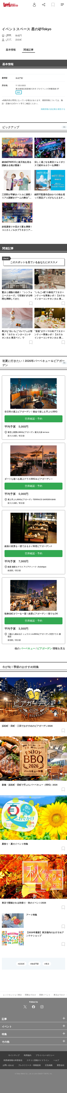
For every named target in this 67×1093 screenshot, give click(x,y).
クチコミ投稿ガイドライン (38, 1060)
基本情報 (8, 64)
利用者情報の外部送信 (13, 1060)
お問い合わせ (8, 1065)
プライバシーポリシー (45, 1055)
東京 (47, 963)
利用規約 (27, 1055)
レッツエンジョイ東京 (12, 994)
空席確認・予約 (33, 418)
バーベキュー (27, 648)
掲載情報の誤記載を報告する (53, 109)
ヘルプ (56, 1060)
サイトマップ (13, 1055)
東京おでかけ (59, 994)
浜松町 (22, 963)
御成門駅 (35, 963)
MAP (18, 92)
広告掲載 (49, 1065)
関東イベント (44, 994)
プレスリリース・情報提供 (29, 1065)
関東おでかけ (30, 994)
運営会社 (60, 1065)
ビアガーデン (44, 648)
